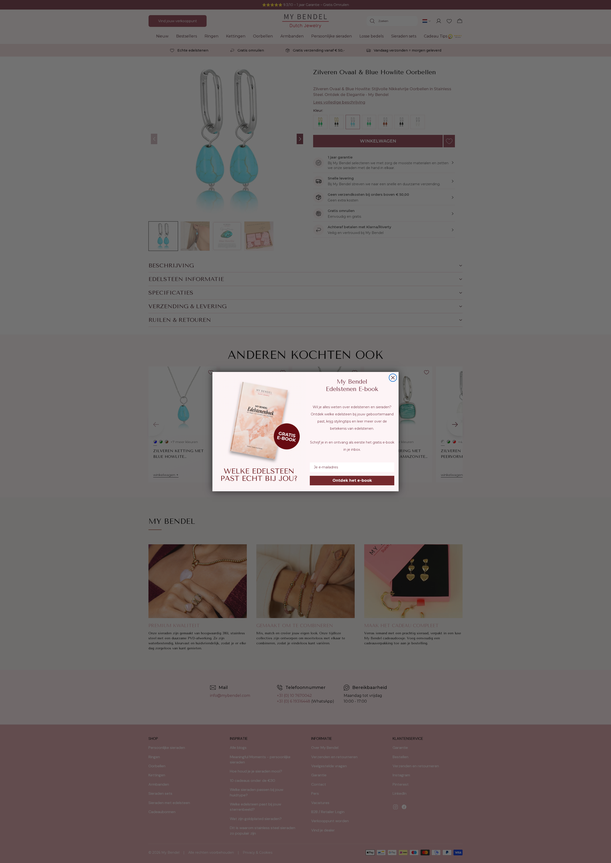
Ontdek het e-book (352, 480)
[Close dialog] (393, 377)
